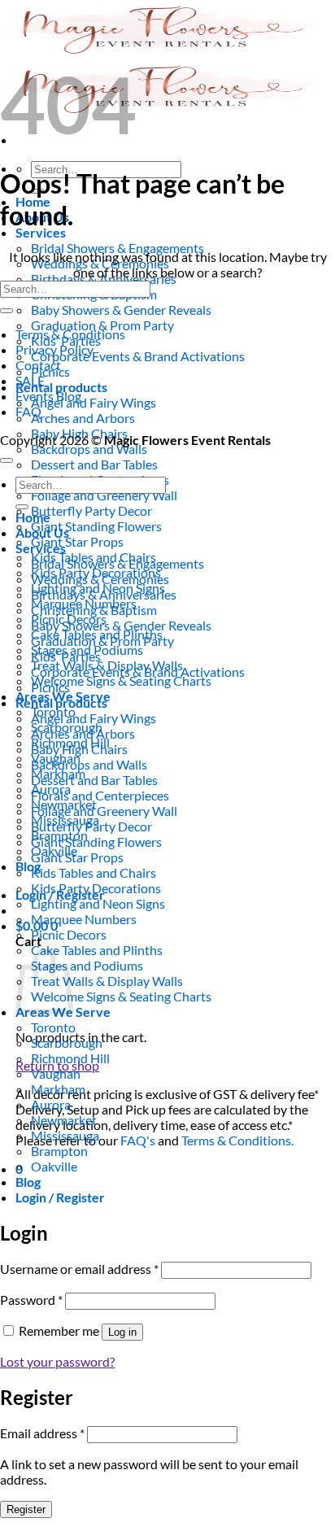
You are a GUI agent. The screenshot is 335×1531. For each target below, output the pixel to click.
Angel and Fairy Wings (93, 402)
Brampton (59, 1150)
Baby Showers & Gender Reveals (121, 309)
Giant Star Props (77, 541)
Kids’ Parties (66, 656)
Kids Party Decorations (96, 888)
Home (32, 517)
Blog (28, 866)
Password (31, 1299)
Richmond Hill (70, 1058)
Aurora (51, 1104)
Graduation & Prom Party (102, 325)
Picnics (50, 687)
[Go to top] (6, 460)
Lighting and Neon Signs (98, 903)
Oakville (54, 1166)
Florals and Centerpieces (100, 795)
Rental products (61, 387)
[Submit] (6, 310)
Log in (122, 1332)
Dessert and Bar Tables (94, 464)
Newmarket (64, 1120)
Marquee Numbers (84, 919)
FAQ (28, 411)
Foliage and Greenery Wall (104, 495)
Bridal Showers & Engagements (117, 247)
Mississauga (65, 1135)
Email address (42, 1433)
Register (26, 1509)
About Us (42, 532)
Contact (38, 365)
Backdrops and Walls (89, 448)
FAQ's (137, 1140)
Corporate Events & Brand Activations (138, 356)
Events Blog (48, 395)
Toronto (53, 1027)
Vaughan (55, 1073)
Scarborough (66, 1042)
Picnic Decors (69, 934)
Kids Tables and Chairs (93, 872)
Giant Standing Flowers (96, 526)
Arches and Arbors (83, 417)
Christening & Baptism (94, 609)
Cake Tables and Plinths (97, 949)
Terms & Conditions (70, 334)
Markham (58, 1089)
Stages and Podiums (87, 965)
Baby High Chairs (79, 749)
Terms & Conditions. (237, 1140)
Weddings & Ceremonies (100, 579)
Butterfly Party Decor (91, 510)
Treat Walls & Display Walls (107, 980)
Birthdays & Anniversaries (103, 594)
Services (40, 232)
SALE (30, 380)
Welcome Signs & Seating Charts (121, 680)
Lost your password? (57, 1361)
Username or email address (79, 1268)
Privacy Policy (54, 349)
